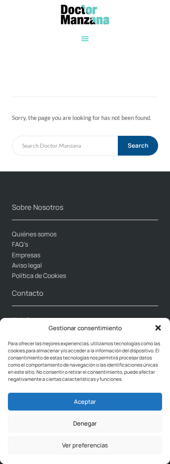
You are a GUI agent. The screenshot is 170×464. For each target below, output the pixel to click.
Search (138, 145)
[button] (158, 328)
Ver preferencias (85, 445)
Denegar (85, 423)
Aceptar (85, 401)
